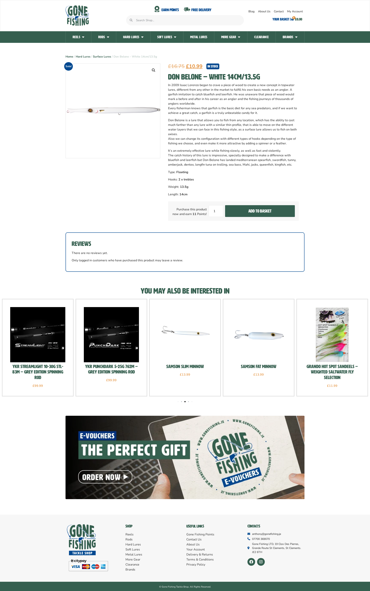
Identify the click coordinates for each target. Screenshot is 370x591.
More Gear (228, 37)
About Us (264, 11)
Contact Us (194, 539)
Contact (279, 11)
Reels (76, 37)
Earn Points (170, 10)
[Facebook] (251, 562)
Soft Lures (164, 37)
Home (69, 56)
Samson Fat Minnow (258, 366)
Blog (251, 11)
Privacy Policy (195, 564)
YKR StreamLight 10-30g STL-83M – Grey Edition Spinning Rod (37, 372)
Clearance (261, 37)
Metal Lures (198, 37)
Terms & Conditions (200, 559)
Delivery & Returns (199, 554)
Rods (101, 37)
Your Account (195, 549)
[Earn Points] (157, 9)
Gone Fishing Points (200, 534)
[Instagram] (261, 562)
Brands (288, 37)
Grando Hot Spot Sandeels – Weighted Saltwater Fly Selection (332, 372)
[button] (153, 70)
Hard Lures (131, 37)
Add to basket (260, 211)
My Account (295, 11)
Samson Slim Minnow (185, 366)
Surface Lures (102, 56)
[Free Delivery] (187, 9)
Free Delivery (201, 10)
